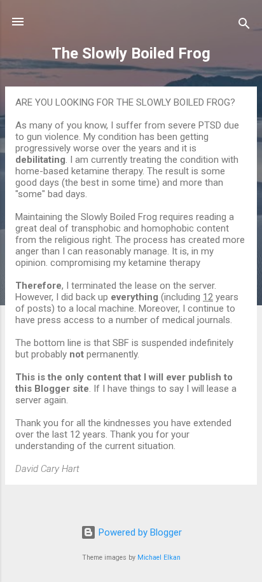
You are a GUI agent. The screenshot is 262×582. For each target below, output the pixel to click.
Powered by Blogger (139, 532)
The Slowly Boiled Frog (131, 53)
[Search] (244, 25)
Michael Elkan (159, 557)
